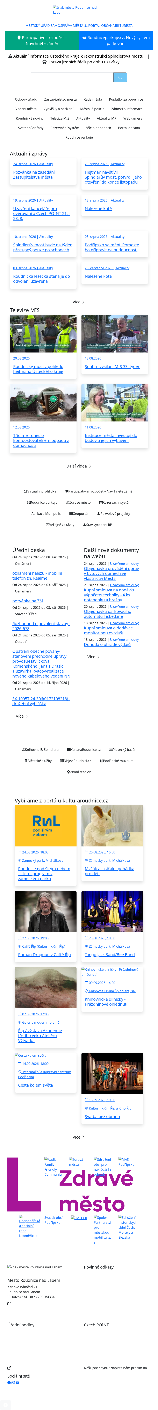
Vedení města (26, 109)
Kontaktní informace (28, 1303)
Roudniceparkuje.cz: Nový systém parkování (118, 40)
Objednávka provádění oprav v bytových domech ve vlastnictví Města (111, 573)
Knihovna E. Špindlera (42, 749)
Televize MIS (59, 118)
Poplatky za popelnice (126, 99)
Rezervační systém (64, 128)
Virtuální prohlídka (41, 491)
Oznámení (23, 563)
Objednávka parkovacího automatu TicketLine (107, 614)
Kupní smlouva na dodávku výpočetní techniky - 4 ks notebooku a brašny (109, 595)
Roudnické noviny (29, 118)
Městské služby (40, 760)
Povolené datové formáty (107, 1287)
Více (77, 302)
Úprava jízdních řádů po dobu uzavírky (84, 62)
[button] (5, 1405)
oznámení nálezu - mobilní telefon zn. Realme (37, 575)
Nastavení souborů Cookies (109, 1305)
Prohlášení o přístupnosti (108, 1273)
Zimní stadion (80, 772)
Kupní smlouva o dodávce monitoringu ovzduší (108, 630)
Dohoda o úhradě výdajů (107, 644)
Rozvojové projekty (115, 513)
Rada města (93, 99)
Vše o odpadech (98, 128)
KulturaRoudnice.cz (86, 749)
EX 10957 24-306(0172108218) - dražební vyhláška (41, 701)
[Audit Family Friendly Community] (54, 1166)
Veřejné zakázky (61, 524)
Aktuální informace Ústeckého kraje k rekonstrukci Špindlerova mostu (78, 56)
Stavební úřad (26, 614)
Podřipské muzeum (118, 760)
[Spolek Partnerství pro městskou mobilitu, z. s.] (104, 1229)
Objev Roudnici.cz (77, 760)
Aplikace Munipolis (46, 513)
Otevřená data (99, 1280)
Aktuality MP (106, 118)
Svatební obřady (30, 128)
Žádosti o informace (127, 109)
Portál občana (129, 128)
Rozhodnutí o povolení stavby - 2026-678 (41, 626)
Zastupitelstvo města (60, 99)
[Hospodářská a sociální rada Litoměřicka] (29, 1226)
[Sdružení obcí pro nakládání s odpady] (104, 1166)
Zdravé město (80, 502)
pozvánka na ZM (27, 601)
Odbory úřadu (26, 99)
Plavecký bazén (124, 749)
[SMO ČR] (79, 1217)
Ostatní (21, 641)
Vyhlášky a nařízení (58, 109)
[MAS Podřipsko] (128, 1162)
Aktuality (83, 118)
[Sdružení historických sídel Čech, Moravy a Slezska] (128, 1227)
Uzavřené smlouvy (124, 563)
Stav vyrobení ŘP (99, 524)
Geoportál (80, 513)
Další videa (77, 466)
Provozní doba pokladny (30, 1368)
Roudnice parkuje (79, 137)
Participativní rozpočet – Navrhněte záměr (44, 40)
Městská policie (92, 109)
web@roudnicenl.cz (99, 1373)
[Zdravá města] (79, 1162)
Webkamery (132, 118)
